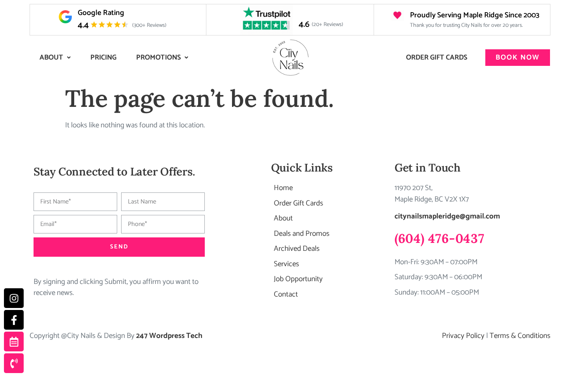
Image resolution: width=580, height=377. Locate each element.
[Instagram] (14, 298)
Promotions (158, 57)
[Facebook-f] (14, 320)
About (51, 57)
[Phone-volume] (14, 363)
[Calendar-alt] (14, 341)
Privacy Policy (463, 336)
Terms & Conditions (520, 336)
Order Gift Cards (436, 57)
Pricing (103, 57)
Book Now (518, 57)
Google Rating (101, 13)
